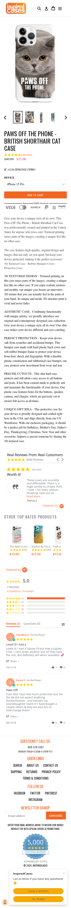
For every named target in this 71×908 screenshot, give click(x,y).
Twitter (35, 793)
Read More (33, 496)
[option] (18, 117)
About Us (33, 765)
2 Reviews (26, 154)
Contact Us (50, 765)
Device (9, 178)
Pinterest (51, 793)
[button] (58, 459)
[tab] (13, 624)
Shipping (16, 772)
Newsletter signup (35, 808)
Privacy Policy (51, 772)
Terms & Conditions (35, 778)
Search (17, 765)
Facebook (19, 793)
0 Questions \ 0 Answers (20, 591)
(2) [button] (22, 598)
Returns (31, 772)
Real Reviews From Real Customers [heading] (35, 454)
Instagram (35, 799)
